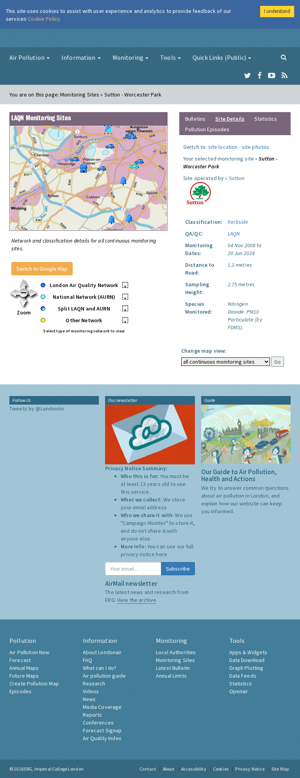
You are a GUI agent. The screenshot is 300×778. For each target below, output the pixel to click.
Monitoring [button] (128, 57)
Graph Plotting (246, 667)
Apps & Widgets (248, 652)
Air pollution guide (104, 675)
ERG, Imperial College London (54, 769)
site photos (256, 146)
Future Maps (24, 675)
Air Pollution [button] (27, 57)
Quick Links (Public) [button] (220, 57)
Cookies (221, 769)
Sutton (237, 178)
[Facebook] (259, 75)
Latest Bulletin (173, 667)
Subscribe (178, 568)
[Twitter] (247, 75)
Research (94, 683)
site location (223, 146)
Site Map (280, 769)
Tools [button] (168, 57)
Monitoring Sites (175, 660)
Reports (92, 714)
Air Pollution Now (29, 652)
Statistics (265, 118)
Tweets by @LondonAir (36, 408)
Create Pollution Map (34, 683)
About (169, 769)
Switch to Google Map (42, 268)
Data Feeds (242, 675)
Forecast (20, 660)
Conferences (98, 722)
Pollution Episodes (207, 129)
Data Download (247, 660)
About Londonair (102, 652)
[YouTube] (272, 75)
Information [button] (79, 57)
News (89, 699)
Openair (238, 691)
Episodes (20, 691)
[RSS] (285, 75)
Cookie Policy (44, 18)
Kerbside (238, 221)
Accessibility (193, 769)
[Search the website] (284, 57)
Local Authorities (176, 652)
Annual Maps (24, 667)
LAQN (234, 233)
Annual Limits (171, 675)
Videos (91, 691)
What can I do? (100, 667)
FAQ (87, 660)
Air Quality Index (102, 738)
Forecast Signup (102, 730)
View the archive (136, 599)
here (161, 554)
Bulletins (195, 118)
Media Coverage (102, 706)
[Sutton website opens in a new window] (198, 192)
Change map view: (203, 350)
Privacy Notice (249, 769)
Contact (147, 769)
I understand (277, 11)
